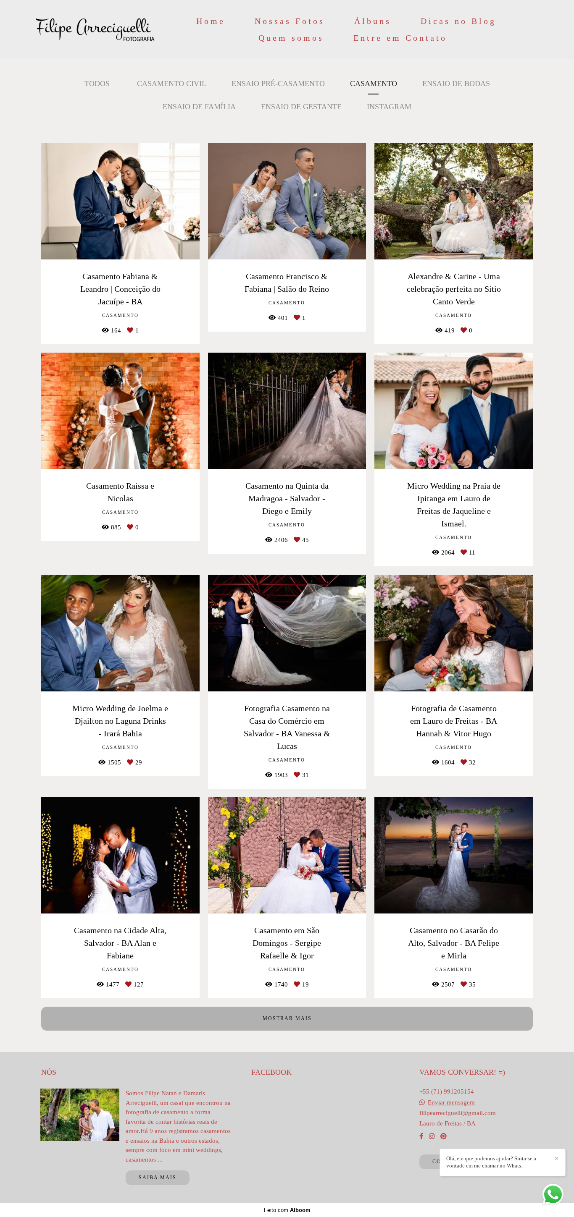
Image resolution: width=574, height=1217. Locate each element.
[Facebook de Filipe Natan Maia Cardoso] (421, 1136)
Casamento (373, 83)
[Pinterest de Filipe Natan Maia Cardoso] (443, 1136)
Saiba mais (157, 1177)
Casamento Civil (171, 83)
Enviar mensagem (451, 1102)
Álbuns (372, 21)
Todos (97, 83)
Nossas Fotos (290, 21)
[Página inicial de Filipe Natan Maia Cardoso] (95, 29)
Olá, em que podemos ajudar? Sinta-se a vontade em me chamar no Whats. (491, 1162)
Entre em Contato (400, 37)
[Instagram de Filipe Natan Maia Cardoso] (431, 1136)
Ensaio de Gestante (301, 106)
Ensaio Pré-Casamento (278, 83)
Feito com (287, 1210)
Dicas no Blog (458, 21)
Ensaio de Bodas (456, 83)
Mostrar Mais (287, 1018)
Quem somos (291, 37)
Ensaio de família (199, 106)
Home (210, 21)
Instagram (389, 106)
